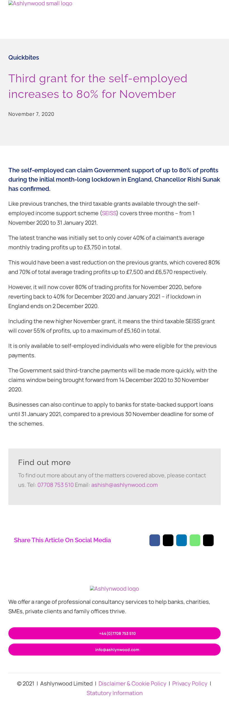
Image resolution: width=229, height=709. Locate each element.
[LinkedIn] (181, 540)
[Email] (208, 540)
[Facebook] (154, 540)
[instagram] (105, 665)
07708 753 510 (55, 485)
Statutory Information (115, 693)
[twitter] (114, 665)
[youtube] (132, 665)
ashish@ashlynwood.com (124, 485)
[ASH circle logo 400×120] (114, 588)
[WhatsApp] (195, 540)
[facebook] (96, 665)
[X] (168, 540)
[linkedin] (123, 665)
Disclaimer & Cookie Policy (132, 683)
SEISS (109, 213)
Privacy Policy (189, 683)
